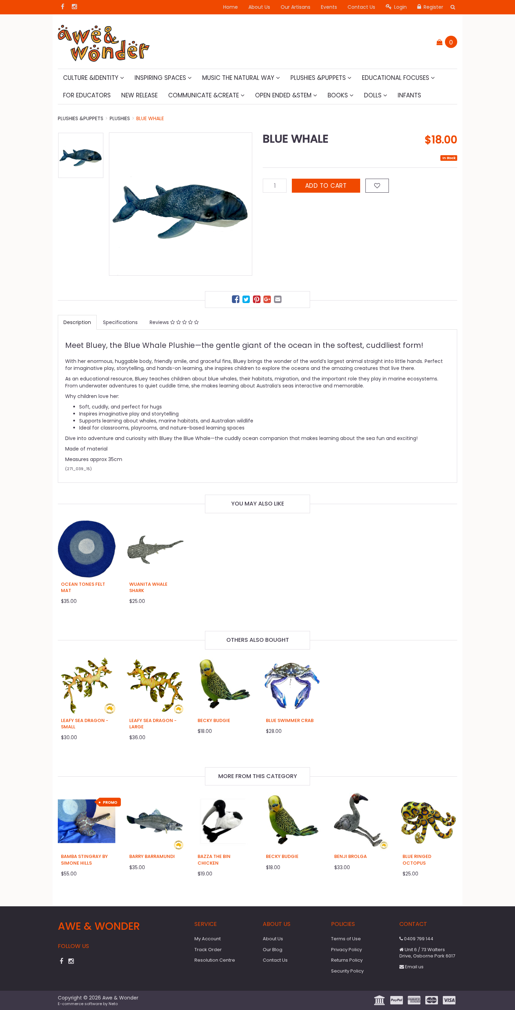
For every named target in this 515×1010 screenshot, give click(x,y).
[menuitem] (236, 300)
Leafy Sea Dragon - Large (153, 723)
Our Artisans (295, 7)
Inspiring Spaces (161, 78)
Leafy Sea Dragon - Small (84, 723)
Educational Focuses (396, 78)
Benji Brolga (350, 856)
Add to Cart (326, 185)
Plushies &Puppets (319, 78)
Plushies (120, 118)
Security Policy (347, 971)
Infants (409, 95)
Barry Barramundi (152, 856)
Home (230, 7)
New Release (139, 95)
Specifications (120, 322)
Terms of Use (346, 938)
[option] (180, 204)
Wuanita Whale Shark (148, 587)
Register (432, 7)
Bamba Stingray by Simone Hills (84, 859)
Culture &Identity (91, 78)
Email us (414, 966)
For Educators (87, 95)
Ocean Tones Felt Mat (83, 587)
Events (329, 7)
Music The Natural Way (239, 78)
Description (77, 322)
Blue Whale (150, 118)
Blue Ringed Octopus (417, 859)
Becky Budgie (214, 720)
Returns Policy (347, 960)
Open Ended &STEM (284, 95)
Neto (113, 1003)
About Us (259, 7)
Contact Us (361, 7)
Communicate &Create (204, 95)
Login (400, 7)
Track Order (208, 949)
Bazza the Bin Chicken (214, 859)
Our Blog (272, 949)
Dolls (373, 95)
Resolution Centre (214, 960)
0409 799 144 (418, 938)
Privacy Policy (346, 949)
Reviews (160, 322)
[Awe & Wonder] (104, 41)
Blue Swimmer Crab (290, 720)
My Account (207, 938)
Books (339, 95)
